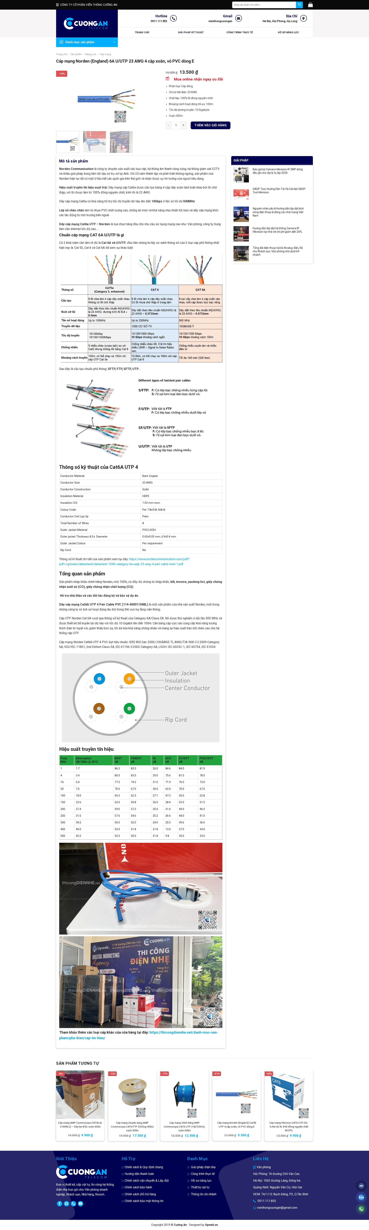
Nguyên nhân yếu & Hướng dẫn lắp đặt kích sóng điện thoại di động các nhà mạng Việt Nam (278, 212)
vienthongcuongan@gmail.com (277, 1207)
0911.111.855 (267, 1201)
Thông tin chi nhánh (203, 1194)
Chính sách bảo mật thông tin (144, 1201)
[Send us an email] (66, 1203)
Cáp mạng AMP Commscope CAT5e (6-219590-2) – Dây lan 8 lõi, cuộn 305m (80, 1124)
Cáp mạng (105, 54)
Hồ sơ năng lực (288, 32)
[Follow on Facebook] (59, 1203)
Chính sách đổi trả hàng (140, 1194)
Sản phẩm (76, 54)
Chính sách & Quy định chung (144, 1167)
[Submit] (299, 5)
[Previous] (63, 99)
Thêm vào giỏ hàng (210, 125)
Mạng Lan (90, 54)
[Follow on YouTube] (80, 1203)
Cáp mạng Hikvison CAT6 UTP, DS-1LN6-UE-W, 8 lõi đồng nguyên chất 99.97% (288, 1126)
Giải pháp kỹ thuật (191, 32)
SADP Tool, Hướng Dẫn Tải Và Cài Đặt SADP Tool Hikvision (279, 190)
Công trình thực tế (239, 32)
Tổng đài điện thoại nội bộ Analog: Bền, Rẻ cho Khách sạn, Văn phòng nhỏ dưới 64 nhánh (278, 251)
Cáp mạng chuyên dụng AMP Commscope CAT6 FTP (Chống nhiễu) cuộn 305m (132, 1126)
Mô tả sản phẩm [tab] (73, 161)
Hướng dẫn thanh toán (139, 1174)
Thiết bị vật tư (200, 1187)
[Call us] (73, 1203)
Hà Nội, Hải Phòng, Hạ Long (280, 21)
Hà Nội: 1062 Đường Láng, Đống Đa (276, 1180)
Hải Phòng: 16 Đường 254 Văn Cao (276, 1174)
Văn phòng (264, 1167)
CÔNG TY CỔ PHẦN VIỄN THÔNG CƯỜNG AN (88, 5)
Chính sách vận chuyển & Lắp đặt (147, 1180)
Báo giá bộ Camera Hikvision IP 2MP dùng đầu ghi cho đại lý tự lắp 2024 (278, 171)
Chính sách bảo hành (138, 1187)
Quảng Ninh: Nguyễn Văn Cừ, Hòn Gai (277, 1187)
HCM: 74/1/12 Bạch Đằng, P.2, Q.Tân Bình (280, 1194)
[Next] (152, 99)
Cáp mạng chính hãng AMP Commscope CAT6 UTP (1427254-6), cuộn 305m (184, 1126)
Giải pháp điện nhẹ (203, 1167)
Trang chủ (142, 32)
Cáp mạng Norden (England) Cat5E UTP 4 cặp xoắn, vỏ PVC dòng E (236, 1124)
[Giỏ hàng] (310, 5)
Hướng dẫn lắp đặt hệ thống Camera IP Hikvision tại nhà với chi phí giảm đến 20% (277, 230)
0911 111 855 (159, 21)
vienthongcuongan (220, 21)
